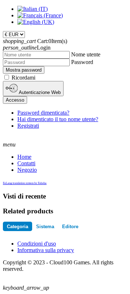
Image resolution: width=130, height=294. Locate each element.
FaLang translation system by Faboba (25, 183)
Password (82, 62)
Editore (70, 226)
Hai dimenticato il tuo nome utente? (57, 119)
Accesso (15, 100)
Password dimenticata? (43, 113)
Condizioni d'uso (36, 243)
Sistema (45, 226)
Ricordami (23, 77)
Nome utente (85, 54)
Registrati (28, 126)
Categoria (17, 226)
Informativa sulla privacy (45, 250)
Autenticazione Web (39, 92)
